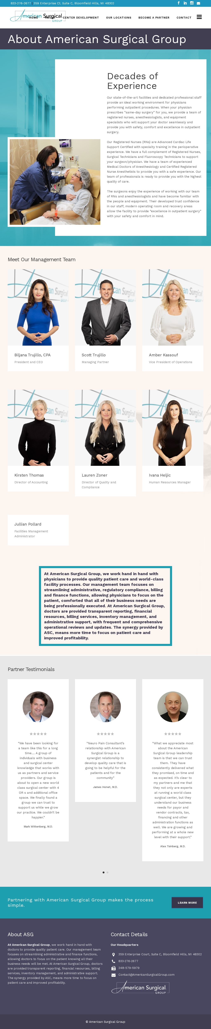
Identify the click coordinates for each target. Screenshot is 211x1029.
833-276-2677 (21, 3)
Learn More (187, 902)
